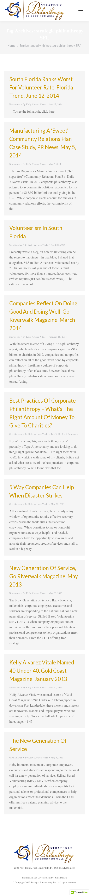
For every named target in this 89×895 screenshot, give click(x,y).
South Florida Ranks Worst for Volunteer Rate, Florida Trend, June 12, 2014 (41, 87)
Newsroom (14, 104)
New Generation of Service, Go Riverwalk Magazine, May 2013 (43, 576)
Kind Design (61, 877)
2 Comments (72, 434)
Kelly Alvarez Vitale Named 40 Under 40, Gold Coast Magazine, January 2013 (41, 670)
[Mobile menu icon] (81, 10)
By (34, 104)
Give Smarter (15, 244)
